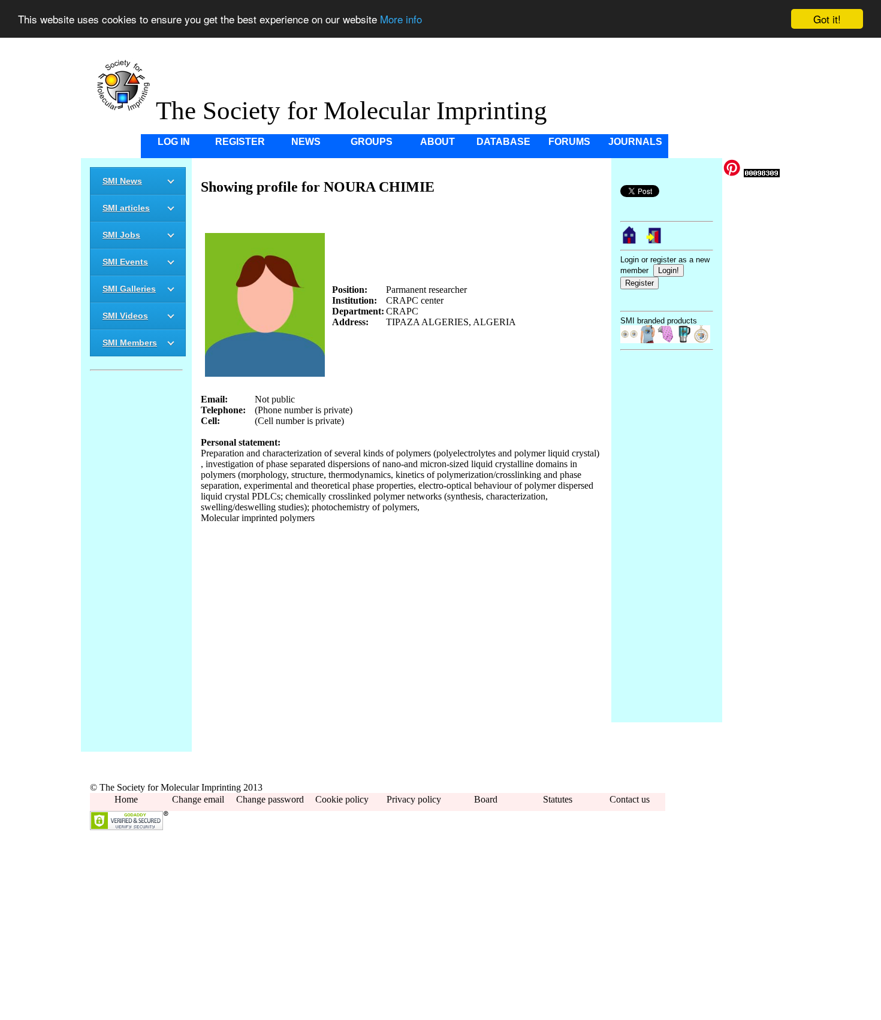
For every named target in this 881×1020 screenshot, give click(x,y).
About (437, 142)
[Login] (654, 241)
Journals (635, 142)
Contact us (630, 799)
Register (240, 142)
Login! (668, 270)
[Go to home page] (629, 241)
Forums (569, 142)
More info (401, 19)
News (306, 142)
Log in (174, 142)
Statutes (557, 799)
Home (126, 799)
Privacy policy (414, 799)
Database (503, 142)
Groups (372, 142)
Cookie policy (342, 799)
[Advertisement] (136, 563)
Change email (198, 799)
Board (485, 799)
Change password (270, 799)
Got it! (827, 18)
